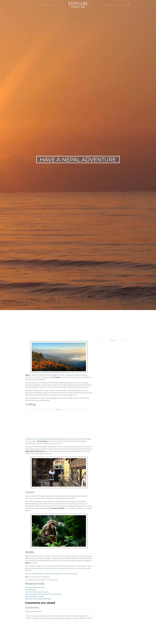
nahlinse (67, 574)
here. (48, 577)
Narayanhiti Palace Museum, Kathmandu (38, 599)
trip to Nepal (38, 439)
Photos (43, 5)
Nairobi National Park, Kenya (34, 596)
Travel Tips (108, 5)
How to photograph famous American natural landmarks (43, 594)
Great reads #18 (30, 590)
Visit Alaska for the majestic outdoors (37, 592)
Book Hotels (120, 5)
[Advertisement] (78, 323)
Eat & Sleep (55, 5)
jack (36, 580)
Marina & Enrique (37, 574)
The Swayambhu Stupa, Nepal (35, 587)
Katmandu (28, 506)
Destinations (54, 580)
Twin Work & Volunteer (53, 574)
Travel (32, 5)
